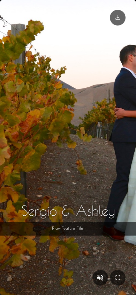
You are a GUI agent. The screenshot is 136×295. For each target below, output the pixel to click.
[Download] (118, 18)
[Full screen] (118, 278)
